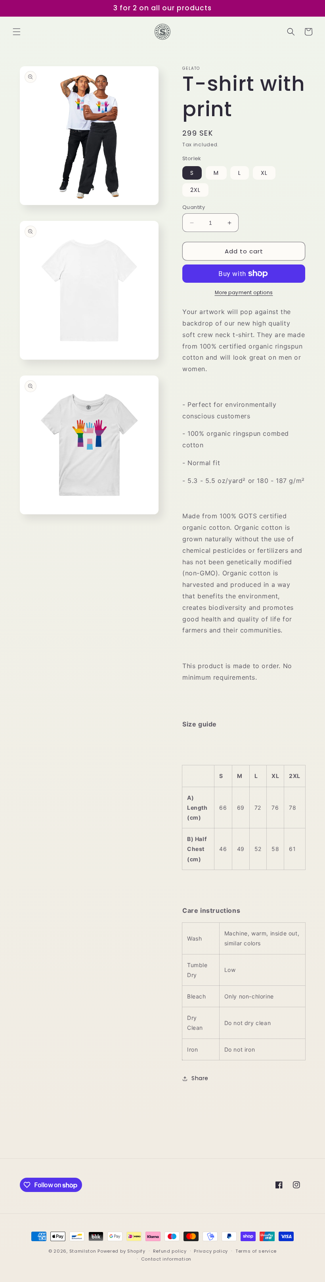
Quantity (193, 207)
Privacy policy (211, 1251)
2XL (195, 190)
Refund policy (170, 1251)
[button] (16, 31)
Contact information (166, 1259)
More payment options (244, 292)
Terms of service (256, 1251)
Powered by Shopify (121, 1251)
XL (264, 173)
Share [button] (199, 1078)
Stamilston (82, 1251)
